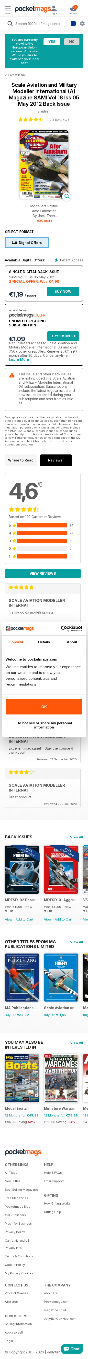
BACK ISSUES (18, 836)
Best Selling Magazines (22, 1189)
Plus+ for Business (18, 1223)
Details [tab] (44, 642)
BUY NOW (63, 291)
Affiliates (11, 1301)
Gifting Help (52, 1212)
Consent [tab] (16, 642)
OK (44, 707)
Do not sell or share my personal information (44, 725)
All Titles (11, 1172)
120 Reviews (58, 120)
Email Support (54, 1181)
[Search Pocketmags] (10, 24)
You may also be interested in (24, 1042)
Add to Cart (24, 919)
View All (76, 837)
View (8, 919)
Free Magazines (16, 1198)
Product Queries (16, 1293)
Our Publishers (15, 1215)
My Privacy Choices (19, 1273)
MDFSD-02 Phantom (21, 900)
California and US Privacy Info (17, 1244)
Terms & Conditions (19, 1256)
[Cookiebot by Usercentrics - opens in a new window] (62, 628)
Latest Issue (17, 75)
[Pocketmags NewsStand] (32, 10)
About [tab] (72, 642)
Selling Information (18, 1324)
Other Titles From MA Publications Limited (30, 941)
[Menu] (8, 9)
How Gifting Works (57, 1203)
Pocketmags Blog (18, 1206)
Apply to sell (14, 1332)
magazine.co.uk (55, 1310)
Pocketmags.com (56, 1301)
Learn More (19, 359)
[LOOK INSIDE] (44, 197)
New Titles (13, 1181)
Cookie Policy (15, 1265)
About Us (50, 1293)
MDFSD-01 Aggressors (60, 900)
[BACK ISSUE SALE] (22, 892)
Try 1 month (63, 336)
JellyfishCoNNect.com (60, 1318)
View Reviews (43, 573)
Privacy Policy (15, 1232)
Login (9, 1341)
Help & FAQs (53, 1172)
